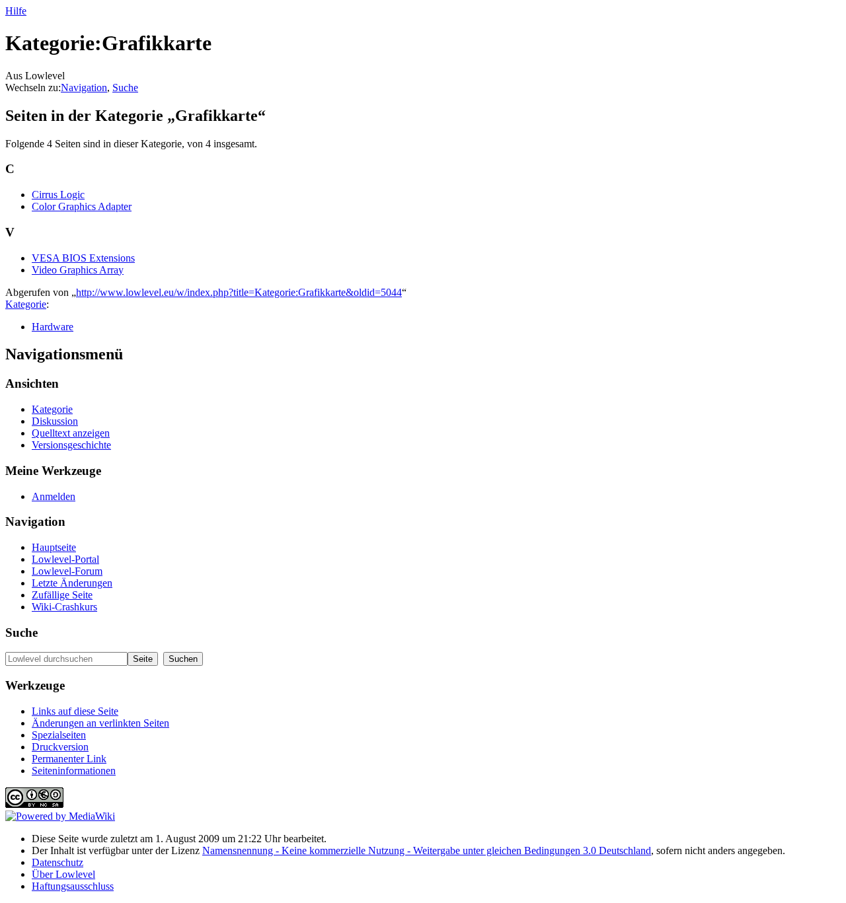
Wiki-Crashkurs (64, 606)
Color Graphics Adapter (82, 206)
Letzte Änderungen (72, 583)
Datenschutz (57, 862)
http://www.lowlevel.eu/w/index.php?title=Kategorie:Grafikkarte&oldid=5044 (239, 292)
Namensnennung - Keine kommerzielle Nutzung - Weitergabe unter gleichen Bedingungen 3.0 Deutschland (426, 850)
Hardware (52, 326)
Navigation (84, 87)
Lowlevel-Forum (67, 571)
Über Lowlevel (63, 874)
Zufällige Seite (62, 594)
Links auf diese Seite (75, 711)
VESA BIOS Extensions (83, 258)
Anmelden (53, 496)
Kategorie (25, 304)
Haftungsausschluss (73, 886)
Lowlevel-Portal (65, 559)
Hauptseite (54, 547)
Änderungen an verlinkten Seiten (100, 723)
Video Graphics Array (78, 269)
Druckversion (60, 746)
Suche (125, 87)
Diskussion (55, 421)
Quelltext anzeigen (71, 433)
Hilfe (15, 11)
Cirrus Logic (58, 194)
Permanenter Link (69, 758)
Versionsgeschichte (71, 445)
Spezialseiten (59, 734)
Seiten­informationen (74, 770)
